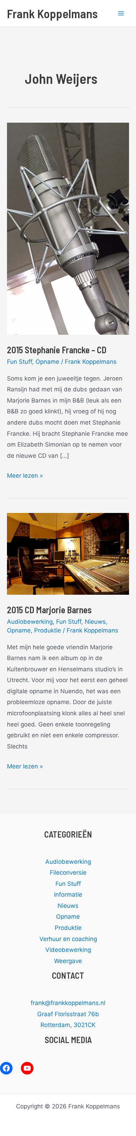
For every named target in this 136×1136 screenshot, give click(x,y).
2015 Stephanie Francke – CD (56, 349)
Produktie (47, 630)
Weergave (68, 960)
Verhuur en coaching (68, 938)
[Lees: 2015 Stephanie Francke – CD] (68, 228)
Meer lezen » (25, 477)
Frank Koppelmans (52, 13)
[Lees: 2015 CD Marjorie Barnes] (68, 553)
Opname (47, 361)
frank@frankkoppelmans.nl (68, 1002)
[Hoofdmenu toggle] (121, 13)
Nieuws (95, 621)
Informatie (68, 894)
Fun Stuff (19, 361)
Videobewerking (68, 949)
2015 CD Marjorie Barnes (49, 609)
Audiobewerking (30, 621)
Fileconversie (68, 872)
